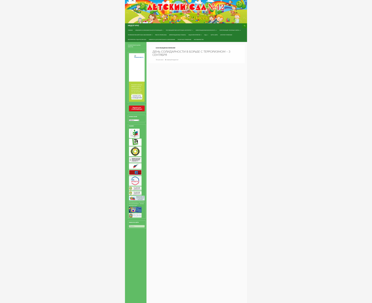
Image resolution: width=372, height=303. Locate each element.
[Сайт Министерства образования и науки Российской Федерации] (135, 159)
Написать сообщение (137, 97)
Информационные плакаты (177, 34)
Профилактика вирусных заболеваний (139, 34)
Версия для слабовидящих (136, 108)
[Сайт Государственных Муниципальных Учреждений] (137, 198)
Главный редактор (172, 59)
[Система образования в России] (135, 172)
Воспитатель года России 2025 (137, 39)
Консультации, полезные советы (229, 30)
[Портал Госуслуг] (135, 180)
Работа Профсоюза (161, 34)
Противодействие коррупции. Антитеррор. (179, 30)
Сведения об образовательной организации (148, 30)
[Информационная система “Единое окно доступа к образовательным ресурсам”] (135, 142)
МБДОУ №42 (133, 26)
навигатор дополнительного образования (162, 39)
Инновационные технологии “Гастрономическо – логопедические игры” (136, 203)
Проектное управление (184, 39)
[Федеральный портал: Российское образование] (135, 166)
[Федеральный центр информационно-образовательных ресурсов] (134, 133)
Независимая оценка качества (134, 46)
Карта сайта (214, 34)
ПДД (205, 34)
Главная (130, 30)
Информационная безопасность (206, 30)
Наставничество (199, 39)
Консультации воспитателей (165, 48)
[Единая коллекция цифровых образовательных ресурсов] (135, 151)
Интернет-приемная (226, 34)
